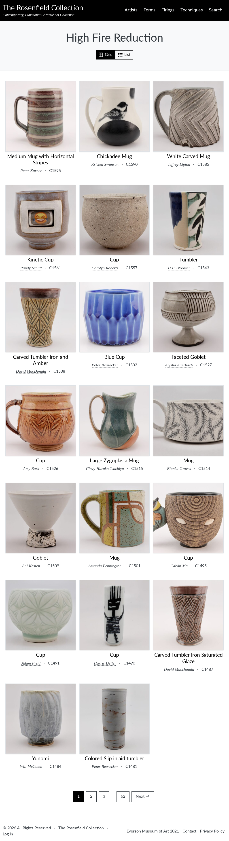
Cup (114, 260)
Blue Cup (114, 357)
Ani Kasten (31, 566)
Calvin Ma (179, 566)
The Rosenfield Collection (43, 8)
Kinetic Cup (40, 260)
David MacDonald (31, 371)
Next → (143, 796)
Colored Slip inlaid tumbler (114, 758)
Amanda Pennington (104, 566)
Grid (108, 55)
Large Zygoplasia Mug (114, 460)
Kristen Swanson (105, 164)
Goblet (40, 558)
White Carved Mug (188, 156)
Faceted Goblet (189, 357)
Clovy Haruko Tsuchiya (105, 468)
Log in (8, 834)
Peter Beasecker (105, 365)
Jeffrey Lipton (179, 164)
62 (125, 797)
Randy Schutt (31, 268)
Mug (188, 460)
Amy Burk (31, 468)
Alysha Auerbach (179, 365)
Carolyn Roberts (105, 268)
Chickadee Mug (114, 156)
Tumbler (188, 260)
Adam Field (30, 663)
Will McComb (31, 766)
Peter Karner (31, 170)
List (127, 55)
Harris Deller (105, 663)
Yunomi (40, 758)
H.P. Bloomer (179, 268)
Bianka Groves (179, 468)
